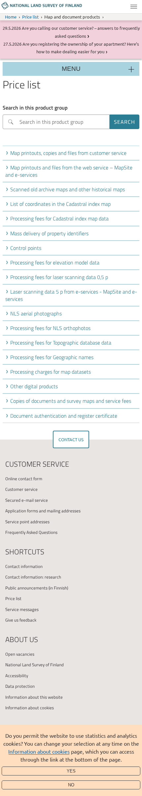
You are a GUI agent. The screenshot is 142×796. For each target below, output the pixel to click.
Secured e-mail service (26, 500)
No (71, 784)
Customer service (21, 489)
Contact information (24, 566)
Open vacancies (19, 654)
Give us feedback (20, 620)
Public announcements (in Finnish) (36, 588)
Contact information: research (33, 577)
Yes (71, 771)
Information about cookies (39, 751)
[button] (72, 153)
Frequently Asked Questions (31, 532)
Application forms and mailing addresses (43, 510)
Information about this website (34, 697)
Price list (30, 17)
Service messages (22, 609)
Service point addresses (27, 521)
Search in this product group (35, 107)
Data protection (20, 686)
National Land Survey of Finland (34, 664)
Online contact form (23, 478)
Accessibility (16, 675)
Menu (133, 6)
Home (11, 17)
